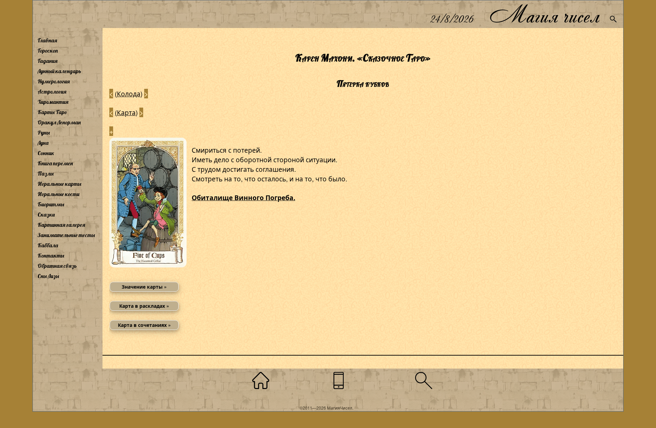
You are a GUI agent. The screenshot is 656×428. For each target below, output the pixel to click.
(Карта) (126, 112)
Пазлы (46, 173)
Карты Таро (52, 112)
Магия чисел (544, 14)
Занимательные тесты (66, 235)
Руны (44, 132)
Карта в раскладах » (144, 305)
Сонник (46, 153)
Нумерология (54, 81)
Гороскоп (48, 50)
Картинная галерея (61, 224)
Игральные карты (59, 183)
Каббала (48, 245)
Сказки (46, 214)
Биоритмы (51, 204)
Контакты (51, 255)
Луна (43, 142)
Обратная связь (57, 265)
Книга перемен (55, 163)
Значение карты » (144, 286)
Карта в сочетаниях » (144, 324)
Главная (47, 40)
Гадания (47, 60)
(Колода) (128, 93)
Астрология (52, 91)
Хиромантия (53, 101)
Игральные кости (58, 194)
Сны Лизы (48, 276)
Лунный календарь (59, 71)
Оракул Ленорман (59, 122)
